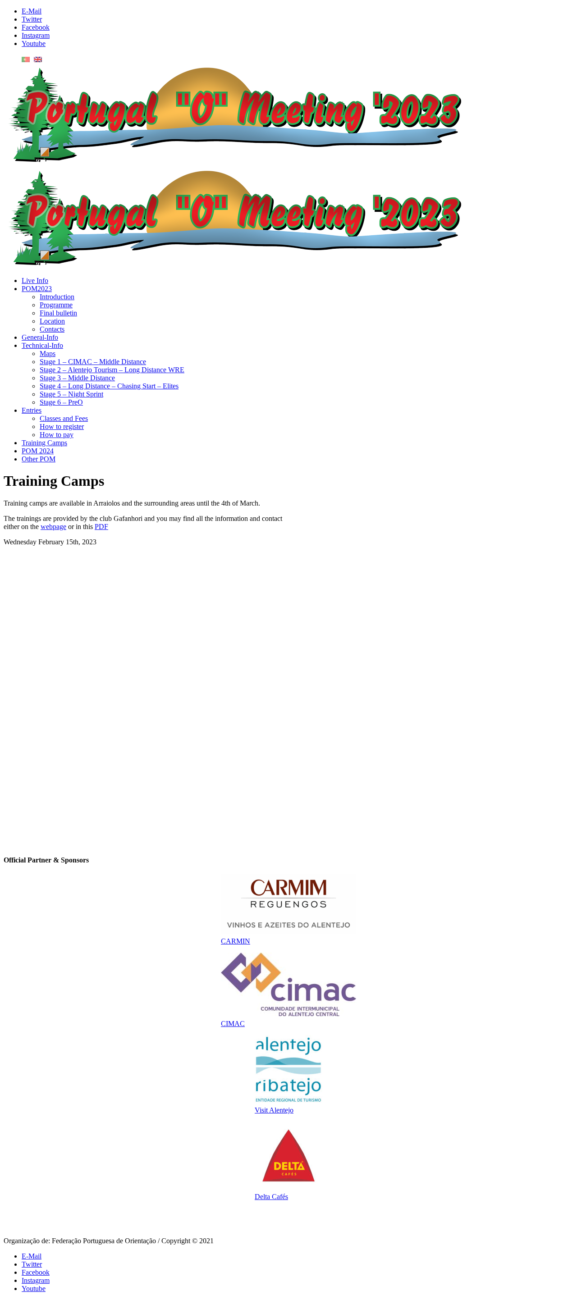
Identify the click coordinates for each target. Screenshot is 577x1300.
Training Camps (44, 443)
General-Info (40, 337)
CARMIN (235, 941)
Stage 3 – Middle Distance (77, 378)
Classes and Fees (64, 418)
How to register (62, 426)
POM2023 (37, 288)
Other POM (38, 459)
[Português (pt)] (26, 59)
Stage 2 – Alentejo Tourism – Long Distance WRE (112, 370)
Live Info (35, 280)
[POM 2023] (233, 162)
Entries (31, 410)
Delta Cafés (271, 1196)
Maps (47, 353)
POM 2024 (38, 451)
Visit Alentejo (274, 1110)
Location (52, 321)
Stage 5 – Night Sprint (71, 394)
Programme (56, 305)
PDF (101, 526)
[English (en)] (38, 59)
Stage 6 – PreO (61, 402)
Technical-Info (42, 345)
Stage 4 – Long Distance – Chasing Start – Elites (109, 386)
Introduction (57, 297)
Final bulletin (58, 313)
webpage (53, 526)
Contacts (52, 329)
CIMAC (233, 1023)
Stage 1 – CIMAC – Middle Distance (93, 361)
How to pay (56, 434)
